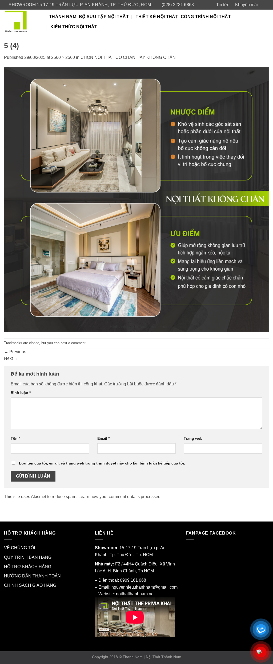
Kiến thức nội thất (73, 27)
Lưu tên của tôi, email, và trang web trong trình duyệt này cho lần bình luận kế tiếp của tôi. (102, 463)
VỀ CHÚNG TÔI (19, 547)
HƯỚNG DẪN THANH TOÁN (32, 576)
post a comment (73, 343)
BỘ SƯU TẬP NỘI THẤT (104, 16)
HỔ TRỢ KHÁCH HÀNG (27, 566)
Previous (15, 351)
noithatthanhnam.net (135, 594)
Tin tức (222, 4)
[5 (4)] (136, 199)
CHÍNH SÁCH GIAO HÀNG (30, 585)
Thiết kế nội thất (157, 16)
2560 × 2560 (63, 57)
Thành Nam (62, 16)
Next (11, 358)
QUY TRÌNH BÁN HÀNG (27, 557)
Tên (15, 438)
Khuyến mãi (246, 4)
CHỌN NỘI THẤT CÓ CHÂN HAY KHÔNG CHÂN (128, 57)
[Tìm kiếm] (266, 4)
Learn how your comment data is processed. (120, 496)
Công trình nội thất (206, 16)
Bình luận (21, 392)
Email (103, 438)
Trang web (193, 438)
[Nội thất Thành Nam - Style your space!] (22, 21)
